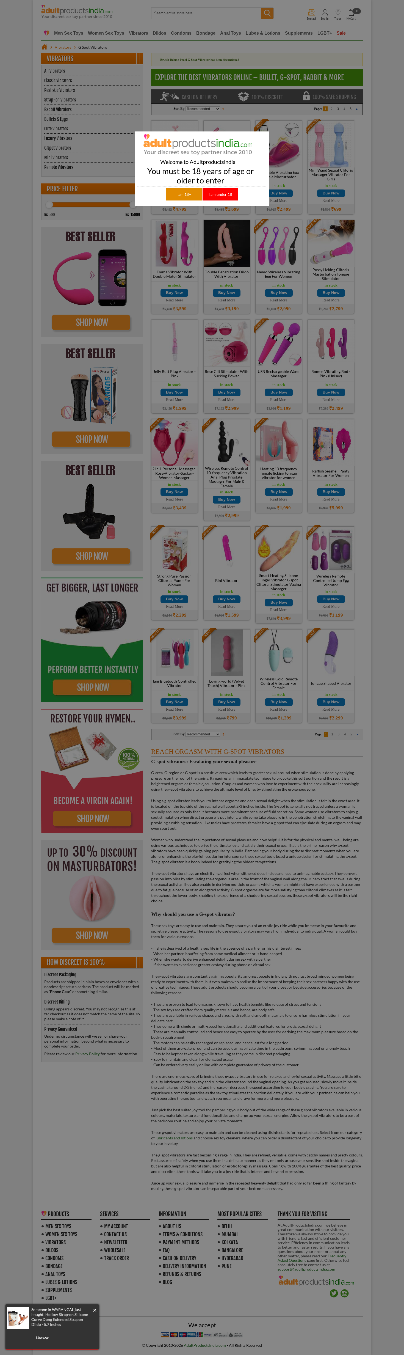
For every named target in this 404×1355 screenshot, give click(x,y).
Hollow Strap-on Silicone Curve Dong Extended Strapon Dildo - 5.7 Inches (59, 1319)
